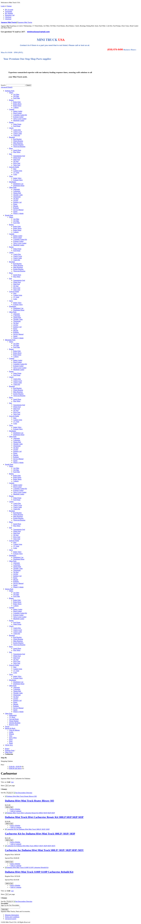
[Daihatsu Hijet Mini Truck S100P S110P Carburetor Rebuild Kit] (26, 867)
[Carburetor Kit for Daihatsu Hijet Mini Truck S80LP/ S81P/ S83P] (27, 829)
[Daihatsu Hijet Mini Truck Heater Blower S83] (21, 796)
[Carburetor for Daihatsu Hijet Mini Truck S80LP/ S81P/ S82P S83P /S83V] (30, 846)
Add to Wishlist (15, 809)
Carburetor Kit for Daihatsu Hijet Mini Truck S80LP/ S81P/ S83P (40, 833)
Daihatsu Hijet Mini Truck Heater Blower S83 (29, 800)
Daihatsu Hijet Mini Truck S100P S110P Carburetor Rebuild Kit (39, 872)
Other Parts (8, 752)
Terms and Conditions (12, 917)
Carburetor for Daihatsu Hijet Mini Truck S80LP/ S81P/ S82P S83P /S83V (44, 850)
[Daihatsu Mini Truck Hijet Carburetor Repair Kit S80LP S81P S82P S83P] (30, 813)
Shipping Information (12, 915)
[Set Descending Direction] (23, 793)
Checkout (8, 17)
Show (3, 785)
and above (15, 768)
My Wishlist (9, 13)
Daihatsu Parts (9, 750)
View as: (4, 782)
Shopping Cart (9, 15)
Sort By (3, 793)
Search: (3, 85)
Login (3, 6)
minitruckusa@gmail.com (38, 32)
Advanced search (10, 919)
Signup (9, 6)
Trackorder (8, 11)
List (12, 782)
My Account (9, 9)
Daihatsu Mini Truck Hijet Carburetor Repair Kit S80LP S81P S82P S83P (44, 817)
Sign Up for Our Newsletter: (10, 905)
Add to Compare (15, 811)
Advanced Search (6, 87)
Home (7, 748)
